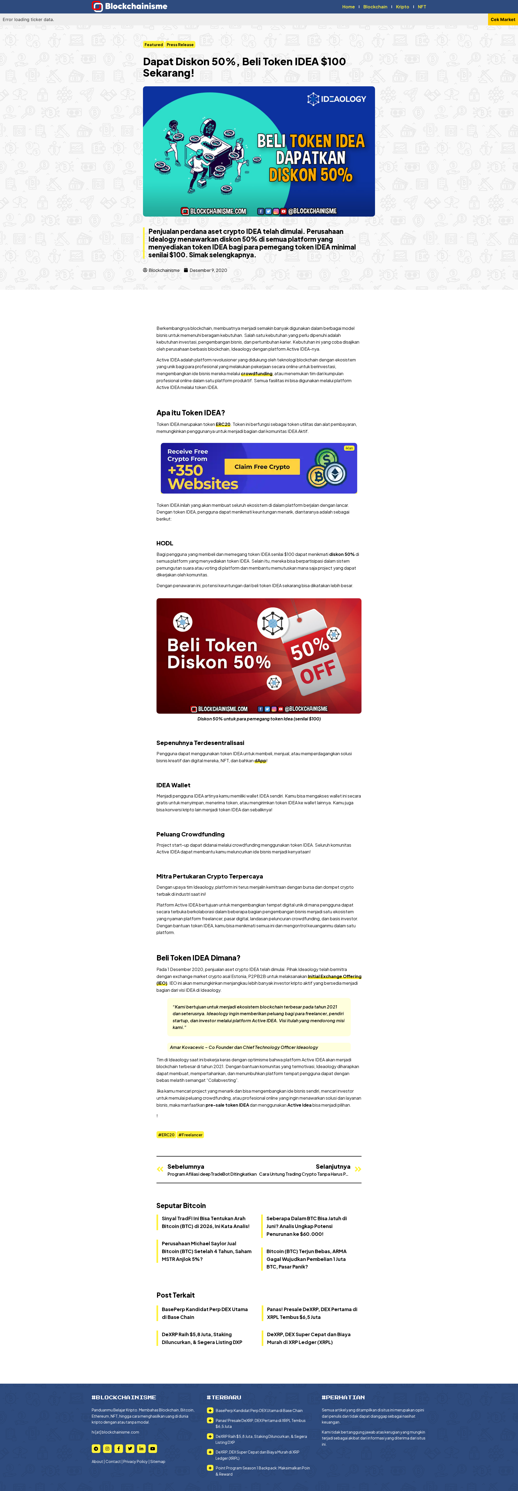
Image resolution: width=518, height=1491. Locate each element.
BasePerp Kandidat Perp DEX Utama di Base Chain (259, 1410)
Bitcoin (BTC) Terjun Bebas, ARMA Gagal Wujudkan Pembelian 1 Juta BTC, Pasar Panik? (307, 1259)
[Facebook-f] (118, 1448)
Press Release (180, 44)
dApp (260, 760)
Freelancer (192, 1134)
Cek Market (503, 19)
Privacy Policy (135, 1461)
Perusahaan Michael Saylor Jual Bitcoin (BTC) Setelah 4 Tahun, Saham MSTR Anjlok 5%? (206, 1251)
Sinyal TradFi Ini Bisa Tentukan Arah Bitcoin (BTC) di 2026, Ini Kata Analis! (206, 1222)
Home (348, 6)
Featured (154, 44)
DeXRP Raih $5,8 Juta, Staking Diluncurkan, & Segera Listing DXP (261, 1439)
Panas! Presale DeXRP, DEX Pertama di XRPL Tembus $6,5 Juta (260, 1423)
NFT (422, 6)
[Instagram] (107, 1448)
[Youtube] (152, 1448)
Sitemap (157, 1461)
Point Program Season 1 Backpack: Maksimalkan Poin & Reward (262, 1470)
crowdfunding (256, 373)
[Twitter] (130, 1448)
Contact (113, 1461)
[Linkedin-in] (141, 1448)
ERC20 (223, 424)
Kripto (402, 6)
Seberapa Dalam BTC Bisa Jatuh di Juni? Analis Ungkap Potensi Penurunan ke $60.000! (307, 1226)
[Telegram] (96, 1448)
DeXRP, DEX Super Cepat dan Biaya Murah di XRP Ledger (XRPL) (257, 1454)
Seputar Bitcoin (181, 1205)
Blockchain (375, 6)
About (97, 1461)
